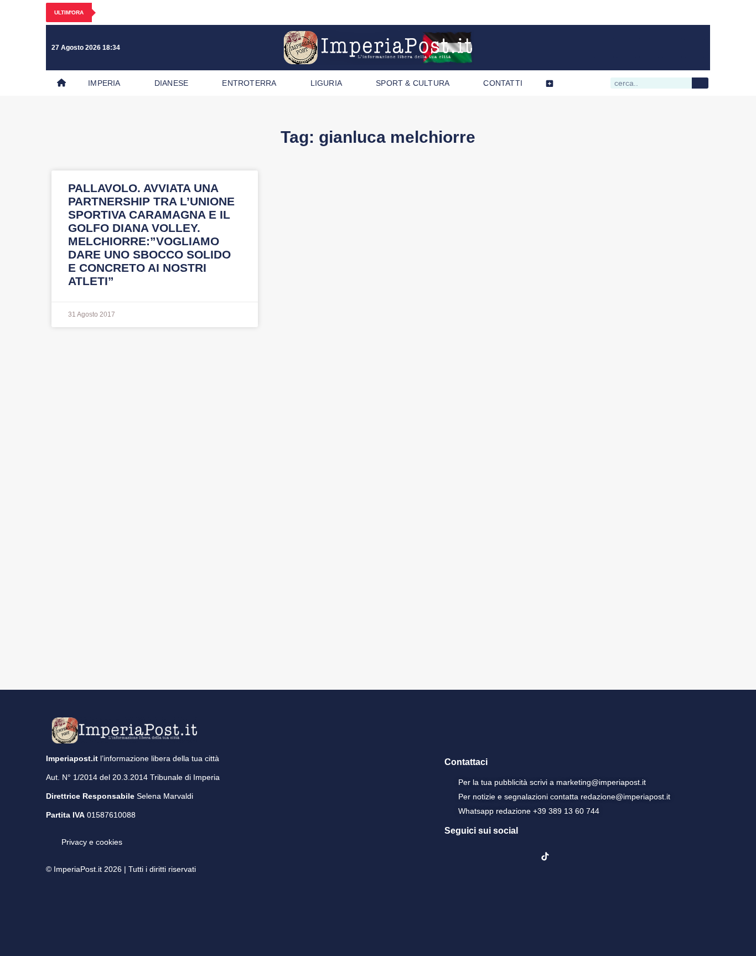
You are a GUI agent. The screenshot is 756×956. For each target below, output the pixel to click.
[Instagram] (626, 48)
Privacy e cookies (91, 842)
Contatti (502, 83)
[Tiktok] (695, 48)
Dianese (171, 83)
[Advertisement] (378, 507)
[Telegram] (672, 48)
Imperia (104, 83)
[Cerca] (700, 83)
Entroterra (249, 83)
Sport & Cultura (412, 83)
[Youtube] (649, 48)
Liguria (326, 83)
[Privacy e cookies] (50, 834)
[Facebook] (604, 48)
